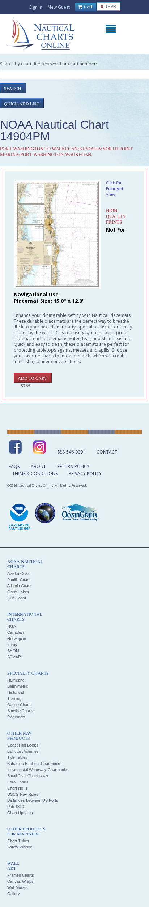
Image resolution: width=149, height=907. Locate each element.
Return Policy (73, 466)
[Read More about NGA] (45, 513)
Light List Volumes (23, 751)
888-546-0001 (71, 452)
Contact (107, 452)
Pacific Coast (18, 579)
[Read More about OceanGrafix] (80, 513)
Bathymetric (17, 686)
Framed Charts (20, 875)
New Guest (59, 7)
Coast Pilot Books (22, 745)
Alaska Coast (19, 573)
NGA (11, 626)
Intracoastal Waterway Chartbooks (37, 770)
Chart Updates (20, 813)
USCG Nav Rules (22, 794)
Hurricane (16, 680)
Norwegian (16, 638)
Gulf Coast (16, 598)
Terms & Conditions (35, 473)
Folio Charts (18, 782)
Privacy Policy (85, 473)
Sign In (35, 7)
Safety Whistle (19, 847)
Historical (15, 692)
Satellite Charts (20, 711)
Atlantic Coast (19, 586)
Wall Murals (17, 887)
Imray (12, 644)
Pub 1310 (15, 806)
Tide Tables (17, 757)
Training (14, 698)
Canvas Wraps (20, 881)
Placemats (16, 717)
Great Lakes (18, 592)
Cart (88, 7)
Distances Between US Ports (32, 800)
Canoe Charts (19, 704)
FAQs (14, 466)
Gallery (13, 893)
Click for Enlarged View (114, 188)
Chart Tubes (18, 841)
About (38, 466)
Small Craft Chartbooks (27, 776)
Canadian (15, 632)
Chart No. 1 (17, 788)
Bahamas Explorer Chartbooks (34, 763)
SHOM (13, 651)
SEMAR (14, 657)
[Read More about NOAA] (19, 516)
